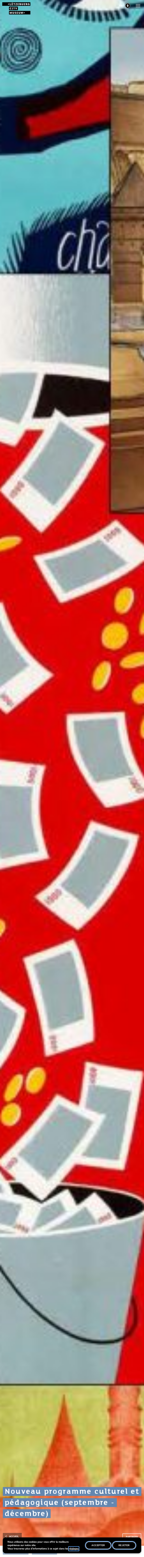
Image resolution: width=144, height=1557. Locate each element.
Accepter (98, 1545)
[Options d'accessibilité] (127, 5)
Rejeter (124, 1545)
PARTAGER (132, 1536)
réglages (74, 1548)
